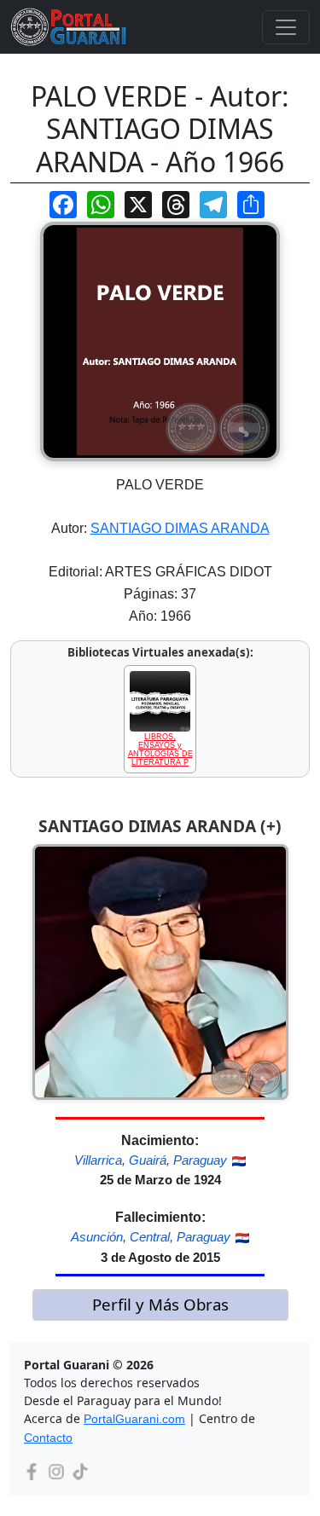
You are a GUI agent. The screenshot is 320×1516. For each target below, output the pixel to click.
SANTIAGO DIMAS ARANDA (180, 528)
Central (150, 1237)
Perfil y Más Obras (160, 1304)
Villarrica (98, 1160)
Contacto (48, 1437)
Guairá (147, 1160)
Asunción (97, 1237)
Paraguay (200, 1160)
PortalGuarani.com (134, 1419)
